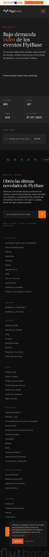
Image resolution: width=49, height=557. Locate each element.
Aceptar (17, 541)
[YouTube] (35, 159)
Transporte (9, 439)
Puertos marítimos (12, 452)
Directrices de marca (14, 356)
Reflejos (8, 260)
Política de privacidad (14, 381)
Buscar (37, 139)
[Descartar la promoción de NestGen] (43, 2)
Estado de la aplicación (15, 483)
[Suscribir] (42, 214)
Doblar (8, 265)
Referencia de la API (13, 479)
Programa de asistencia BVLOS (18, 291)
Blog (7, 334)
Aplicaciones (10, 283)
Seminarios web (12, 343)
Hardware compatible (14, 287)
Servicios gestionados (14, 247)
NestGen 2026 (11, 325)
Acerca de (9, 504)
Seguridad (9, 256)
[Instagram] (15, 159)
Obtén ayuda (10, 372)
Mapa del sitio (11, 398)
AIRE (7, 274)
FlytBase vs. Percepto (14, 312)
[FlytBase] (12, 11)
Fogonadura (10, 517)
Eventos (8, 347)
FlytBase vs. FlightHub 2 (15, 307)
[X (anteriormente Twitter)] (22, 159)
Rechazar (29, 541)
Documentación (11, 474)
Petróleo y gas (11, 417)
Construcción (10, 425)
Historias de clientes (13, 330)
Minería (8, 443)
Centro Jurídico (11, 376)
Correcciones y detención (16, 461)
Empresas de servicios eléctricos (19, 430)
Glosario (8, 339)
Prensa (8, 512)
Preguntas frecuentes (14, 352)
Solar (7, 448)
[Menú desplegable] (43, 11)
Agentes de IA (11, 269)
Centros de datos (12, 434)
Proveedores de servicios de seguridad (21, 421)
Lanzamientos (11, 488)
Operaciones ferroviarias (15, 456)
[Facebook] (28, 159)
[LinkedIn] (8, 159)
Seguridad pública (12, 412)
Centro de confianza (13, 394)
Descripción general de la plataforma (20, 243)
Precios (8, 252)
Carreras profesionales (14, 508)
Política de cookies (13, 390)
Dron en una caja (12, 278)
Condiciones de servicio (15, 385)
